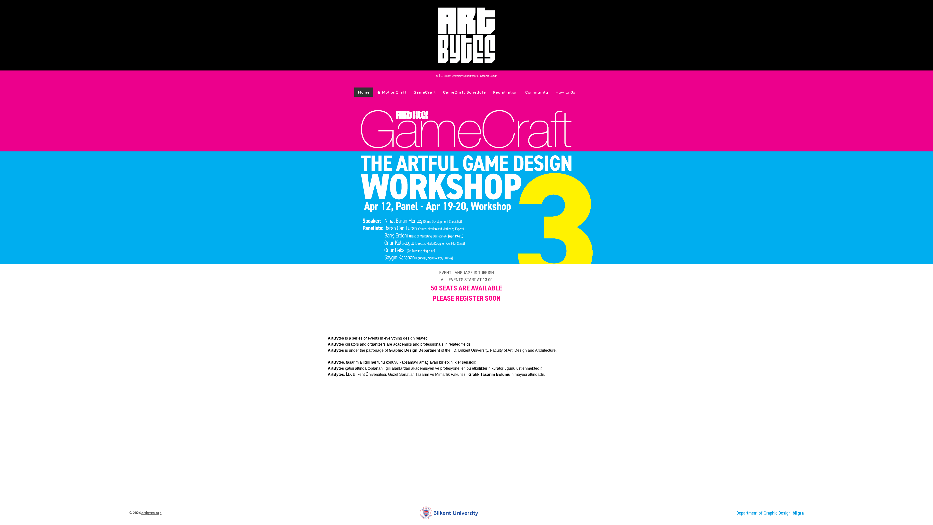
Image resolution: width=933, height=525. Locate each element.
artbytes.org (151, 513)
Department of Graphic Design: (770, 513)
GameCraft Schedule (464, 92)
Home (364, 92)
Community (536, 92)
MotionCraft (391, 92)
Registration (505, 92)
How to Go (565, 92)
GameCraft (425, 92)
